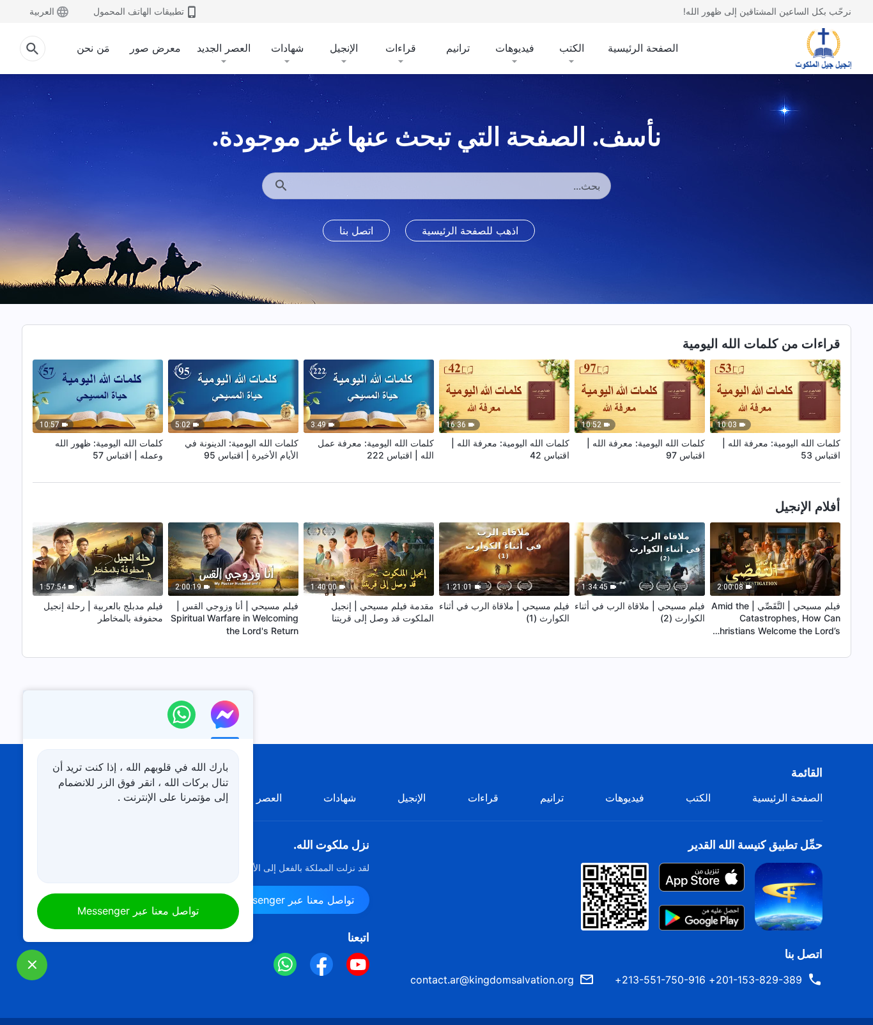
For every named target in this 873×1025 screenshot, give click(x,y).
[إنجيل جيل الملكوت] (814, 48)
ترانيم (458, 48)
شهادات (287, 48)
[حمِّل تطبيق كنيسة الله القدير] (789, 895)
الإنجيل (344, 48)
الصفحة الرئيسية (643, 48)
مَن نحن (93, 48)
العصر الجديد (224, 48)
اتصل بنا (356, 230)
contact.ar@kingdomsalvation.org (492, 979)
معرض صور (155, 48)
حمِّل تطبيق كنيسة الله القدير (755, 844)
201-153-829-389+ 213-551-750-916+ (708, 979)
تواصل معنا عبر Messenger (293, 899)
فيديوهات (514, 48)
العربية (41, 11)
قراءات (400, 48)
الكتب (571, 48)
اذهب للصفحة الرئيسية (470, 230)
